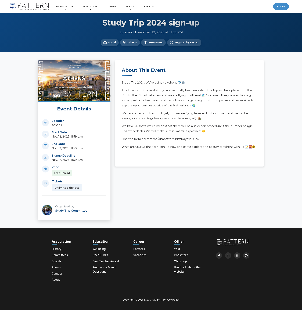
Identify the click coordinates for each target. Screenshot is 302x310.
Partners (139, 249)
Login (281, 6)
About (56, 280)
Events (149, 6)
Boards (56, 261)
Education (90, 6)
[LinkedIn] (228, 255)
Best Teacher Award (106, 261)
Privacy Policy (171, 299)
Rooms (56, 267)
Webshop (180, 261)
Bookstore (181, 255)
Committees (60, 255)
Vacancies (139, 255)
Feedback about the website (187, 269)
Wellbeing (99, 249)
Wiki (177, 249)
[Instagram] (237, 255)
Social (130, 6)
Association (64, 6)
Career (111, 6)
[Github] (246, 255)
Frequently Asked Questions (104, 269)
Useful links (100, 255)
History (56, 249)
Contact (57, 273)
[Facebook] (219, 255)
